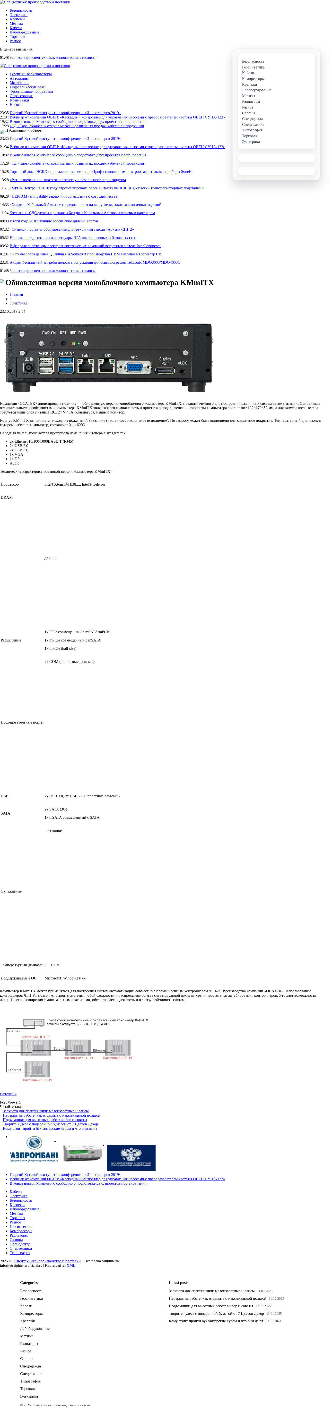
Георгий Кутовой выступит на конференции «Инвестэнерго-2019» (65, 113)
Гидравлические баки (27, 87)
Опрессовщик (21, 96)
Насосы (16, 104)
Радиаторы (19, 1235)
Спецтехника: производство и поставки (47, 1261)
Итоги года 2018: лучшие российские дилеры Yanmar (54, 221)
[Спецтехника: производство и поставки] (35, 2)
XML (71, 1265)
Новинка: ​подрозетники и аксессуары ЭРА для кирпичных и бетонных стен (73, 238)
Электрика (18, 15)
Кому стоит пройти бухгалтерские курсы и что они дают (50, 1128)
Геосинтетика (21, 1226)
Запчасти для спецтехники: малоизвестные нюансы (53, 57)
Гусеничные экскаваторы (31, 74)
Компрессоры (21, 1231)
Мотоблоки (19, 83)
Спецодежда (20, 1244)
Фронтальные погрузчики (31, 91)
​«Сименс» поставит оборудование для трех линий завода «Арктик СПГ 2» (72, 229)
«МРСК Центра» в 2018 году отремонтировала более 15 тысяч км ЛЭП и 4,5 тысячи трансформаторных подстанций (106, 188)
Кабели (16, 28)
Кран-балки (19, 100)
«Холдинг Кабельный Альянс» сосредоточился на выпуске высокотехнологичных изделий (85, 204)
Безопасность (21, 10)
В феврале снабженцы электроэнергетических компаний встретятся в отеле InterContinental (85, 246)
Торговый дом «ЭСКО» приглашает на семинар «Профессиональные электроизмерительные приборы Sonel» (101, 171)
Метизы (16, 23)
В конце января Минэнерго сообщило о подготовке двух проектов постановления (78, 121)
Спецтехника (21, 1248)
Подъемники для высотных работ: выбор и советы (45, 1120)
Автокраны (19, 78)
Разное (15, 41)
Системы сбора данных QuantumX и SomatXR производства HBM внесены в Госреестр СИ (86, 254)
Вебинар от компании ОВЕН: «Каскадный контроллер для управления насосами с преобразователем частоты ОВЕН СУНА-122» (117, 117)
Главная (16, 294)
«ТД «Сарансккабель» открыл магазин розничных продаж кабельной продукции (77, 126)
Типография (20, 1253)
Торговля (17, 36)
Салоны (16, 1240)
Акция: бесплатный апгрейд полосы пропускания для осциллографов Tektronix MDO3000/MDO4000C (95, 262)
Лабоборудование (24, 32)
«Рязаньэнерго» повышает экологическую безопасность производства (68, 180)
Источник (8, 1094)
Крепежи (17, 19)
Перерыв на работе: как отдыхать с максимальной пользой (51, 1115)
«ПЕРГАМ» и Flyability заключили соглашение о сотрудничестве (63, 196)
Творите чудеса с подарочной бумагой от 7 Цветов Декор (50, 1124)
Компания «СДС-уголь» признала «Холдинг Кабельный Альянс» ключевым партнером (82, 213)
